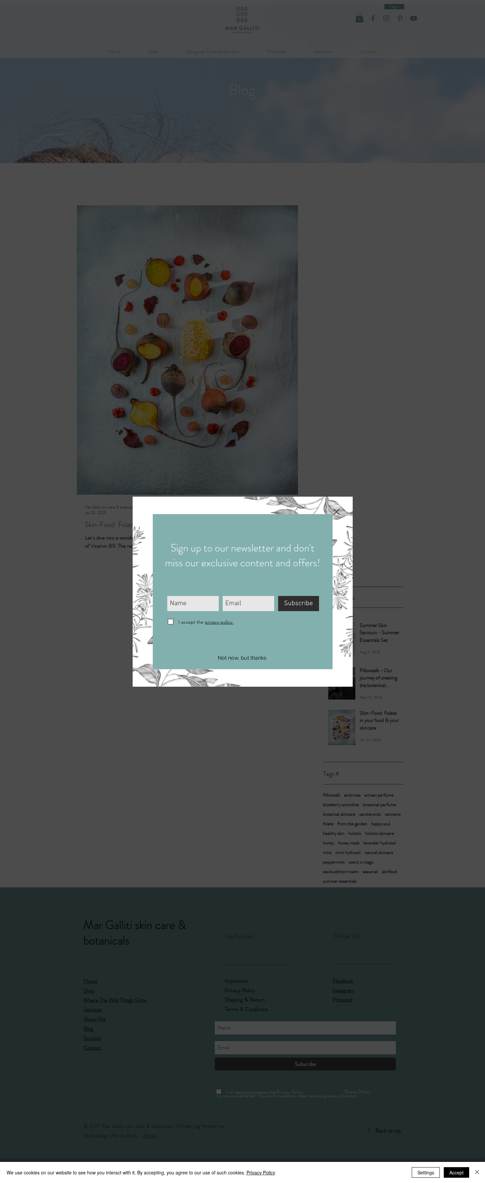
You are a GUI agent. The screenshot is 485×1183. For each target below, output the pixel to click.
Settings (425, 1172)
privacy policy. (219, 622)
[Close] (477, 1172)
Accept (456, 1172)
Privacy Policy (260, 1172)
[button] (243, 658)
